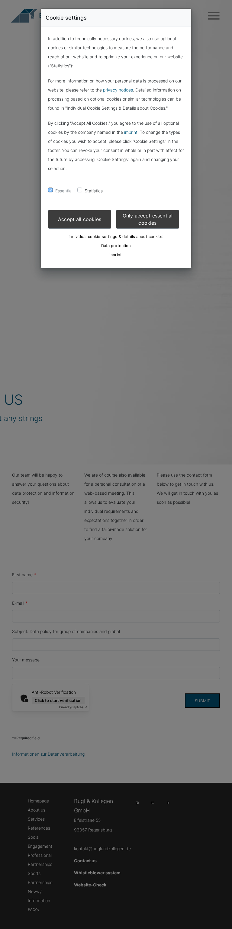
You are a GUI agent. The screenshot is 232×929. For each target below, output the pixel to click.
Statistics (94, 190)
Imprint (115, 254)
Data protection (116, 245)
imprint (130, 132)
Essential (63, 190)
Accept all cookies (79, 219)
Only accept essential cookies (147, 219)
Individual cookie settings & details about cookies (116, 236)
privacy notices (118, 89)
